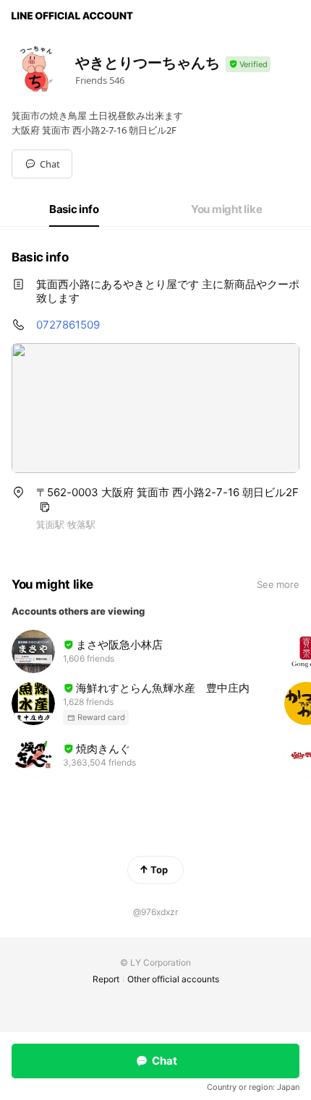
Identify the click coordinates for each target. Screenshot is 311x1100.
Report (106, 979)
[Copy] (45, 507)
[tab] (74, 209)
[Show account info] (248, 64)
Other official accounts (173, 979)
